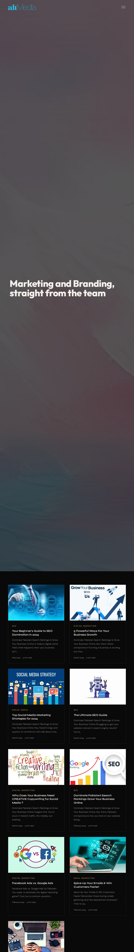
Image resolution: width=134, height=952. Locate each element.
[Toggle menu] (123, 7)
